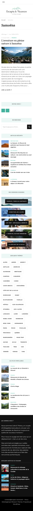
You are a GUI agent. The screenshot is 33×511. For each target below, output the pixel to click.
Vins (23, 351)
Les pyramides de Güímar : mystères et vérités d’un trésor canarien (21, 165)
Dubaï (17, 295)
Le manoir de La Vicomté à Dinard (20, 369)
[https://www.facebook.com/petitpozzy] (3, 110)
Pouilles (22, 328)
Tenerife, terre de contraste (17, 201)
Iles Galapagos (18, 304)
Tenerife (23, 342)
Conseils (13, 170)
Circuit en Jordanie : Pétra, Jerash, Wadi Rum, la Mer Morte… (19, 488)
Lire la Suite (5, 90)
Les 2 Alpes (18, 309)
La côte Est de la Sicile (16, 244)
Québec (17, 332)
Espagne (13, 160)
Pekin (13, 328)
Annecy (23, 262)
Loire (16, 314)
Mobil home (7, 318)
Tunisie (13, 465)
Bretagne (18, 271)
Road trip (20, 337)
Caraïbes (6, 281)
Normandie (19, 323)
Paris (5, 328)
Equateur (13, 402)
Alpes (5, 262)
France (14, 37)
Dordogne (7, 295)
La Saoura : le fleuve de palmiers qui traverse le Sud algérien (20, 145)
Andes (13, 262)
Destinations (14, 140)
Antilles (6, 267)
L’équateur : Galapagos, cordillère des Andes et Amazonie (18, 406)
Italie (12, 475)
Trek (15, 346)
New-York (7, 323)
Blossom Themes (17, 502)
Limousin (6, 314)
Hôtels (5, 304)
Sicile (14, 342)
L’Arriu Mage (15, 386)
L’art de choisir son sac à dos (20, 172)
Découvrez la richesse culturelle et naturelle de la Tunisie (20, 469)
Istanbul (6, 309)
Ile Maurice (14, 150)
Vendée (6, 351)
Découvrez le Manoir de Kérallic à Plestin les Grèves (20, 378)
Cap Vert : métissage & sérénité (16, 222)
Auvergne (6, 271)
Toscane (6, 346)
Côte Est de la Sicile (10, 290)
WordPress (16, 504)
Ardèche (16, 267)
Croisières (21, 285)
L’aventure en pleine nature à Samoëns (12, 42)
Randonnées (7, 337)
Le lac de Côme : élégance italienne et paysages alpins (20, 478)
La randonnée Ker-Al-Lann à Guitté (20, 396)
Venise (15, 351)
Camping (6, 276)
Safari (5, 342)
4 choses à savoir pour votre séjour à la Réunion (20, 182)
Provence (6, 332)
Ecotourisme (8, 299)
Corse (16, 281)
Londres (25, 314)
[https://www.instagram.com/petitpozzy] (7, 110)
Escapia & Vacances (16, 11)
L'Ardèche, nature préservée (16, 233)
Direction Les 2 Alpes (16, 212)
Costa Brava (7, 285)
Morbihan (19, 318)
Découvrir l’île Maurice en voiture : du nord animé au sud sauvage (21, 155)
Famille (19, 299)
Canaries (16, 276)
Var (22, 346)
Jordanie (13, 484)
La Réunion (14, 179)
